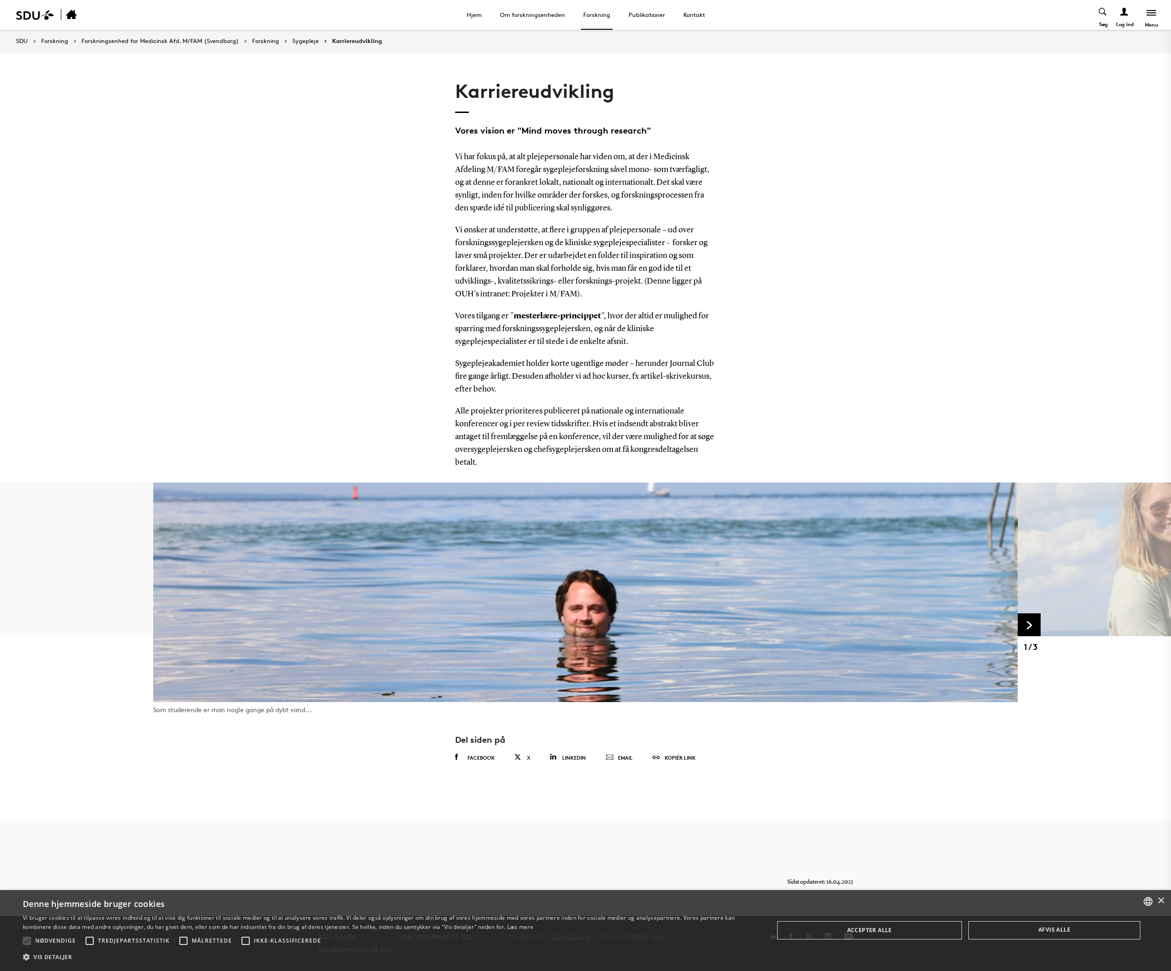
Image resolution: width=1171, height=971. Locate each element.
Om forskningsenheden (532, 14)
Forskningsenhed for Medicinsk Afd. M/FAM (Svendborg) (160, 41)
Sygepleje (305, 41)
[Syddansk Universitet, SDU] (35, 15)
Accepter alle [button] (869, 930)
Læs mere (520, 927)
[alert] (585, 930)
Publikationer (646, 14)
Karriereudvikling (357, 41)
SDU (22, 41)
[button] (27, 941)
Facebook (481, 757)
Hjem (474, 14)
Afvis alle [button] (1054, 929)
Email (625, 757)
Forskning (596, 14)
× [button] (1160, 900)
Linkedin (574, 757)
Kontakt (694, 14)
